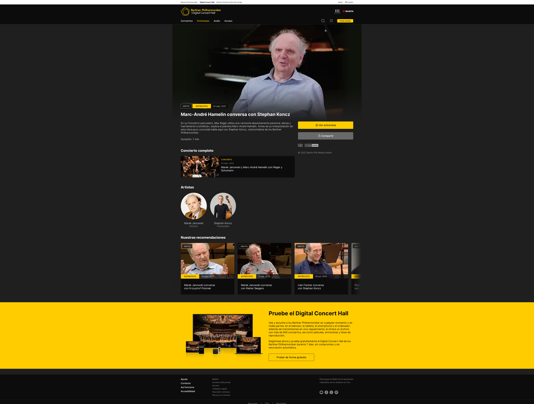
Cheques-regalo (219, 388)
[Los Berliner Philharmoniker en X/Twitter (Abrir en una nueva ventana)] (331, 392)
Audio (217, 20)
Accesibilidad (188, 391)
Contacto (186, 383)
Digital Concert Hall (207, 2)
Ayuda (340, 2)
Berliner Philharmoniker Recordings (229, 2)
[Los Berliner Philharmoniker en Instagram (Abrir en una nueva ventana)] (336, 392)
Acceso (228, 20)
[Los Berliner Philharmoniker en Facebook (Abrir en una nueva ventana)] (326, 392)
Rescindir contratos (221, 392)
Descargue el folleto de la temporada (336, 379)
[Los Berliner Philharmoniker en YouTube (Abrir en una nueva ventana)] (321, 392)
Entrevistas (203, 20)
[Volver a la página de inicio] (201, 11)
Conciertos (187, 20)
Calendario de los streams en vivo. (335, 382)
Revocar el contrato (221, 395)
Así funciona (187, 387)
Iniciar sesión (345, 21)
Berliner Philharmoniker (189, 2)
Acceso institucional (221, 382)
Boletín (215, 379)
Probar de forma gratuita (291, 357)
